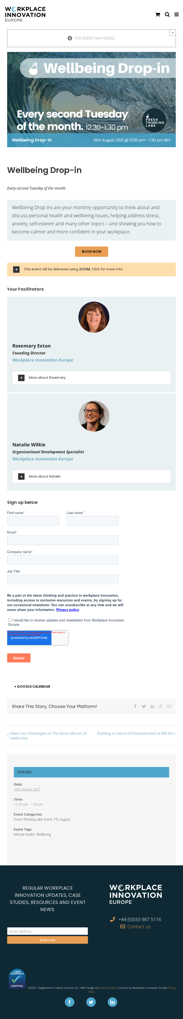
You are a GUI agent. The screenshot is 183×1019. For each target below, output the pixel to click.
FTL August (62, 819)
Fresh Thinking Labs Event (33, 819)
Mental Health (24, 834)
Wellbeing (43, 834)
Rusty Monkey (107, 987)
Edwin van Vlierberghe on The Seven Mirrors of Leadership (48, 735)
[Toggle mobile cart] (157, 14)
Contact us (139, 926)
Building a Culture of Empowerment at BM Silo (135, 733)
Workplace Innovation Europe (42, 360)
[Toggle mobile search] (167, 14)
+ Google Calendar (32, 686)
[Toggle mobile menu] (176, 14)
